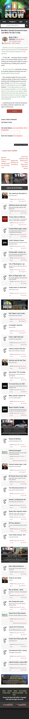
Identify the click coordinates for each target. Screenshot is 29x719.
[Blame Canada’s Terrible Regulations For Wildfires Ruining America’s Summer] (5, 409)
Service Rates (23, 691)
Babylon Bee (7, 43)
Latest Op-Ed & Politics (14, 188)
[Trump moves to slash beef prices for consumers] (5, 289)
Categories (12, 21)
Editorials (13, 162)
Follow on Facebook (17, 693)
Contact (10, 691)
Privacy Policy (6, 693)
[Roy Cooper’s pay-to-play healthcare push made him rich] (5, 315)
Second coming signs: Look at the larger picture (17, 465)
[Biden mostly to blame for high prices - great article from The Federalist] (5, 397)
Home (4, 21)
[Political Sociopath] (5, 452)
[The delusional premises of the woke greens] (5, 490)
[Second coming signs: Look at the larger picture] (5, 466)
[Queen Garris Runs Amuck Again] (5, 615)
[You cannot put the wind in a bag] (5, 195)
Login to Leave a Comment (10, 150)
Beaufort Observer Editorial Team (20, 460)
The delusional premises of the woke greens (17, 489)
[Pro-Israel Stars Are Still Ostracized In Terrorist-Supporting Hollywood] (5, 386)
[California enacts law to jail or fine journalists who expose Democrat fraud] (5, 207)
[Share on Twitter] (17, 37)
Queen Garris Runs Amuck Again (17, 614)
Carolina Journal (23, 224)
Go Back (14, 111)
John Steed (24, 213)
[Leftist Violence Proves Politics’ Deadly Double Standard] (5, 242)
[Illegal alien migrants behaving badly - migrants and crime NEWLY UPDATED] (5, 513)
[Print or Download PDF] (13, 37)
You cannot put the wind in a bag (18, 194)
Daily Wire (24, 248)
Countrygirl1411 (23, 201)
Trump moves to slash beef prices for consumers (17, 288)
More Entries (16, 43)
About (15, 691)
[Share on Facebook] (15, 37)
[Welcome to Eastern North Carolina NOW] (14, 10)
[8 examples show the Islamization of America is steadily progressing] (5, 327)
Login (20, 21)
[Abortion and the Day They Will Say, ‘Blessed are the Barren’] (5, 362)
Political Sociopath (15, 451)
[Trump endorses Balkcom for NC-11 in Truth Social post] (5, 219)
